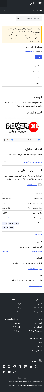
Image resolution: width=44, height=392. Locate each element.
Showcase (16, 299)
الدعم (37, 89)
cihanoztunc (30, 51)
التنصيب (36, 77)
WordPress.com (34, 338)
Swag (17, 331)
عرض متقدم (37, 234)
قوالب (18, 304)
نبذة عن (39, 299)
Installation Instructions (32, 162)
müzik (17, 223)
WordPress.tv (35, 331)
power (10, 223)
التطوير (36, 83)
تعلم (40, 319)
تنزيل (38, 57)
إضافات (18, 308)
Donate (16, 327)
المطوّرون (38, 327)
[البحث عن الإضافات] (18, 18)
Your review (37, 251)
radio (5, 223)
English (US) (6, 218)
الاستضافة (38, 308)
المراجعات (35, 71)
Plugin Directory (36, 10)
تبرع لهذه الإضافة (35, 285)
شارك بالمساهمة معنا (13, 319)
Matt (38, 342)
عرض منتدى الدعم (35, 268)
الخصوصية (38, 311)
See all (5, 251)
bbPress (38, 346)
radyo (12, 228)
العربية (33, 361)
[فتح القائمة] (3, 3)
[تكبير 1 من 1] (39, 119)
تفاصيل (36, 66)
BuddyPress (37, 350)
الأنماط (18, 311)
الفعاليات (17, 323)
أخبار (40, 304)
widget (5, 228)
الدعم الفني (37, 323)
